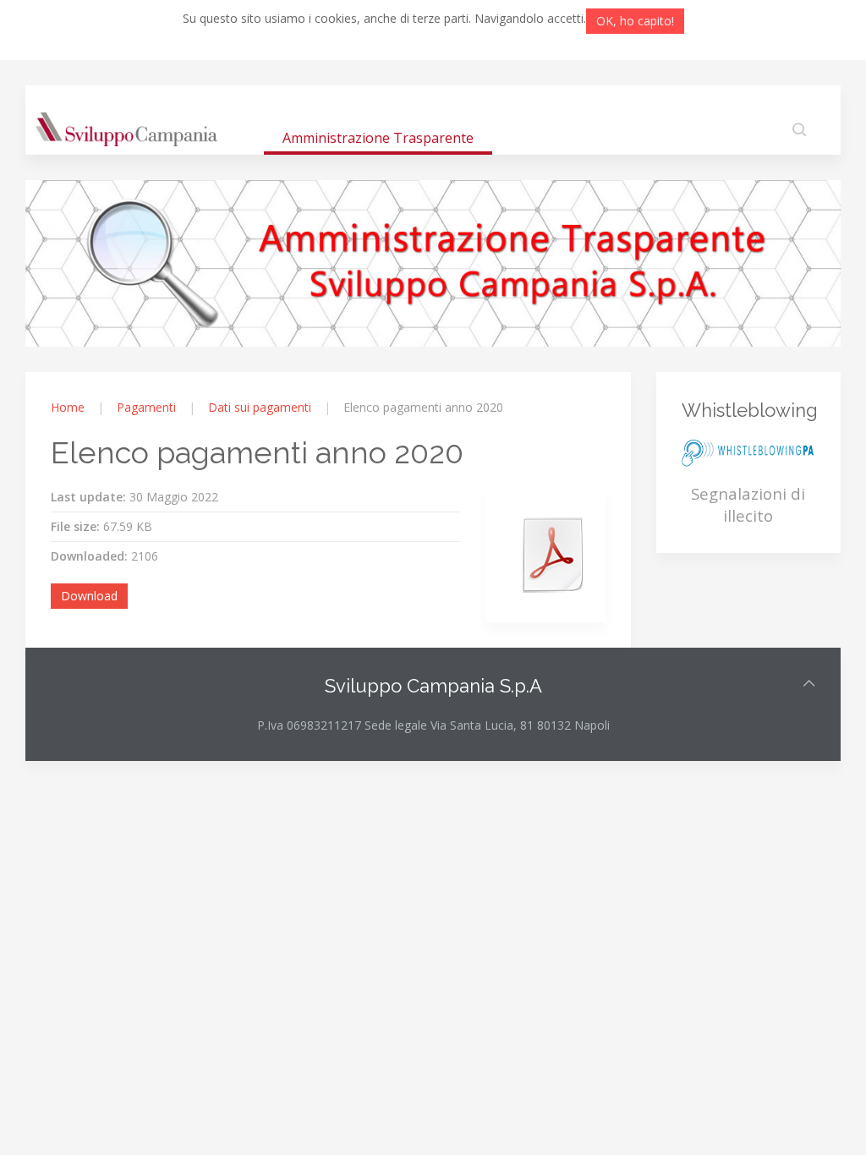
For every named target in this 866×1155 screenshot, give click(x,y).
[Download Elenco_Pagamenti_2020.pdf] (553, 554)
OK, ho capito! (635, 21)
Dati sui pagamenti (259, 407)
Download (89, 596)
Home (68, 407)
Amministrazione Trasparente (378, 138)
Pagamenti (146, 407)
